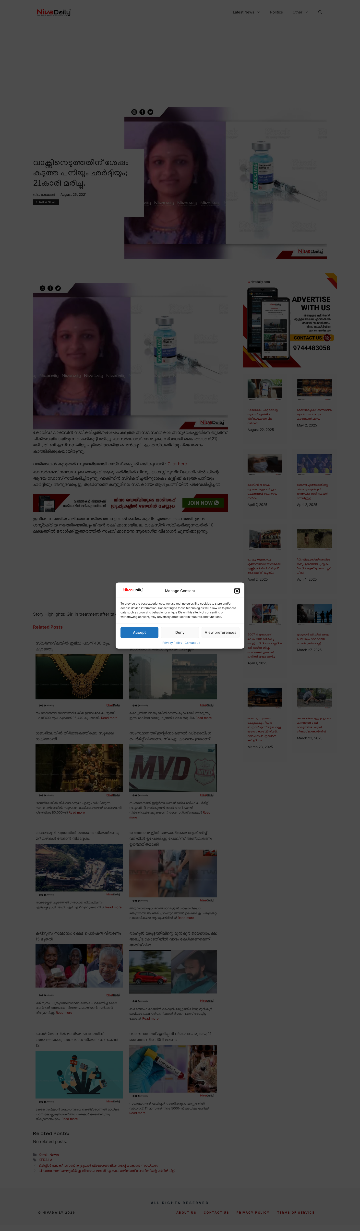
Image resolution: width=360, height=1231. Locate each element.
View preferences (220, 632)
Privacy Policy (172, 643)
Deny (180, 632)
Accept (139, 632)
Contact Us (192, 643)
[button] (237, 590)
